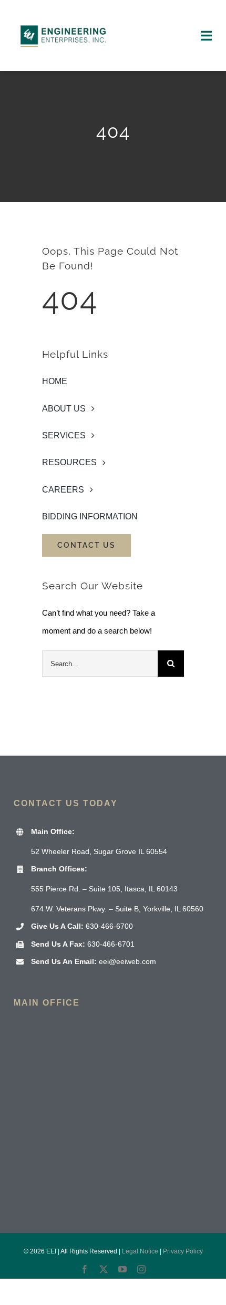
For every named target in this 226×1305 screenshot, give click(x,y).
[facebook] (84, 1269)
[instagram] (141, 1269)
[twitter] (103, 1269)
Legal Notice (140, 1251)
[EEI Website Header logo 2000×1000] (64, 14)
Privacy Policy (183, 1251)
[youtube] (122, 1269)
